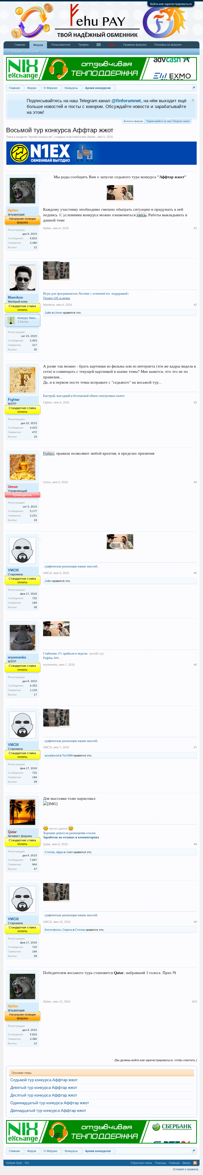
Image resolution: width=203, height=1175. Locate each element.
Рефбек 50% (51, 658)
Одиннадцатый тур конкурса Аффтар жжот (49, 1103)
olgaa (59, 852)
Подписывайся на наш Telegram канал (168, 121)
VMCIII (13, 570)
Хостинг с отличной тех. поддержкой (103, 293)
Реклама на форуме (168, 44)
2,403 (33, 340)
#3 (195, 402)
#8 (195, 844)
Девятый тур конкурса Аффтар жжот (43, 1087)
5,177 (33, 511)
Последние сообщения (23, 51)
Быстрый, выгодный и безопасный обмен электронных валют (83, 395)
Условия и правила (185, 1169)
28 (35, 607)
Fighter (14, 400)
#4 (195, 482)
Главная (19, 44)
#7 (195, 747)
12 (35, 247)
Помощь (160, 1162)
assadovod (52, 755)
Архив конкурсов (40, 136)
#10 (194, 1001)
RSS (195, 1163)
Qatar (46, 844)
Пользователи (60, 44)
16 (35, 436)
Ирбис (91, 136)
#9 (195, 921)
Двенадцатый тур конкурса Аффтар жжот (48, 1110)
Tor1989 (67, 755)
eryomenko (17, 657)
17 (35, 694)
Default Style (14, 1162)
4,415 (33, 427)
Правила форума (134, 44)
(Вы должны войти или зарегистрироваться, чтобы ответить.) (155, 1060)
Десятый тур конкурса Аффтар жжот (43, 1095)
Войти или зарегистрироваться (171, 4)
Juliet (48, 312)
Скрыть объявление (193, 100)
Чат (112, 45)
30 (35, 349)
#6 (195, 664)
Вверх (186, 1162)
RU (27, 1162)
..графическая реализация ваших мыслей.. (71, 566)
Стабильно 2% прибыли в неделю (65, 653)
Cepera (67, 929)
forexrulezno (53, 929)
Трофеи (83, 44)
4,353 (33, 685)
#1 (195, 228)
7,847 (33, 859)
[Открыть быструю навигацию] (193, 88)
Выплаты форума (133, 121)
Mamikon (15, 297)
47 (35, 868)
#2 (195, 304)
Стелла (49, 852)
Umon (58, 312)
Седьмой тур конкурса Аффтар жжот (44, 1080)
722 (34, 598)
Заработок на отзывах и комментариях (71, 837)
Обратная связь (141, 1162)
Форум (38, 44)
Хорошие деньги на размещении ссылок (69, 833)
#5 (195, 573)
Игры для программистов (60, 293)
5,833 (33, 238)
